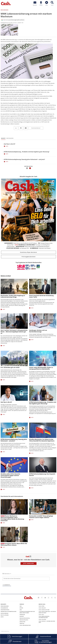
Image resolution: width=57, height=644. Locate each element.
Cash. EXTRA (41, 606)
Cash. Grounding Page (25, 625)
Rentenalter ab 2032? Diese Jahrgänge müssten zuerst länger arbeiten (41, 516)
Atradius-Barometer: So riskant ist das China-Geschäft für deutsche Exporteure (41, 440)
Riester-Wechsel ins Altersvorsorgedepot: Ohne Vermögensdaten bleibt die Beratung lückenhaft (12, 518)
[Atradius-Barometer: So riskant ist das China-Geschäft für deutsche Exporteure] (42, 430)
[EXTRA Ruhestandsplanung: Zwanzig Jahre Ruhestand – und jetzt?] (14, 430)
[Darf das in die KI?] (14, 393)
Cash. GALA (41, 614)
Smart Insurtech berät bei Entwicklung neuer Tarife (41, 296)
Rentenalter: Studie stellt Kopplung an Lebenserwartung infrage (13, 296)
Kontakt (22, 616)
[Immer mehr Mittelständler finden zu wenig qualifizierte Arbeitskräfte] (42, 358)
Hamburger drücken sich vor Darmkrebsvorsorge (38, 331)
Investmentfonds (5, 609)
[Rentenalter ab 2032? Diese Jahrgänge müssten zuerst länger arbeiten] (42, 506)
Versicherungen (5, 606)
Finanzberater (4, 608)
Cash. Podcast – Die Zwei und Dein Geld (47, 622)
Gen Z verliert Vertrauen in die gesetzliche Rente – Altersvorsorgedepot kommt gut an (14, 331)
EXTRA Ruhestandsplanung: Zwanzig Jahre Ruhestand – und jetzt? (24, 159)
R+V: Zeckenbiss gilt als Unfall (10, 367)
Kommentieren (35, 128)
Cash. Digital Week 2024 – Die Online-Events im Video (47, 612)
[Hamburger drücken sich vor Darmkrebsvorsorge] (42, 321)
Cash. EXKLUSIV (42, 608)
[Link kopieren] (16, 128)
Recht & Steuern (4, 615)
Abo (21, 606)
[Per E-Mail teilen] (26, 128)
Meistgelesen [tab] (9, 138)
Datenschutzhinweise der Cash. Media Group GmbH (27, 612)
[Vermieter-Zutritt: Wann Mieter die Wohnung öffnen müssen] (14, 534)
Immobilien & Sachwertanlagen (8, 611)
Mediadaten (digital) (25, 618)
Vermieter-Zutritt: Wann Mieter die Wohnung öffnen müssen (14, 544)
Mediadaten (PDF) (24, 620)
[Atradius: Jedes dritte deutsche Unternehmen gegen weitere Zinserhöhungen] (14, 465)
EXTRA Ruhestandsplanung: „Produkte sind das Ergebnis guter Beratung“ (26, 152)
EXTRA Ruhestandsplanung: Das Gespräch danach (42, 474)
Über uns (22, 623)
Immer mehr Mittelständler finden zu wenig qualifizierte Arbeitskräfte (41, 368)
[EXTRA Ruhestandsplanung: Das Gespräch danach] (42, 465)
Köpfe (2, 617)
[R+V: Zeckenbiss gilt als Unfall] (14, 358)
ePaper (21, 608)
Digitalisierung (4, 613)
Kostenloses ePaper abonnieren (28, 252)
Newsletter (22, 621)
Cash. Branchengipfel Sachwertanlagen (44, 617)
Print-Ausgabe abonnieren (28, 256)
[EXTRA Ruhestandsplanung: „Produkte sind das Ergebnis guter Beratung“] (42, 393)
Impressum (22, 614)
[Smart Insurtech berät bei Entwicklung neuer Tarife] (42, 286)
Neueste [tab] (3, 138)
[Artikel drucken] (21, 128)
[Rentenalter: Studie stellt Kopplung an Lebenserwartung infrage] (14, 286)
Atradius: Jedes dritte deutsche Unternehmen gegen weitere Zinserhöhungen (10, 475)
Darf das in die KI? (9, 144)
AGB (21, 609)
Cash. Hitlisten (42, 619)
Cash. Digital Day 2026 (44, 609)
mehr (7, 146)
